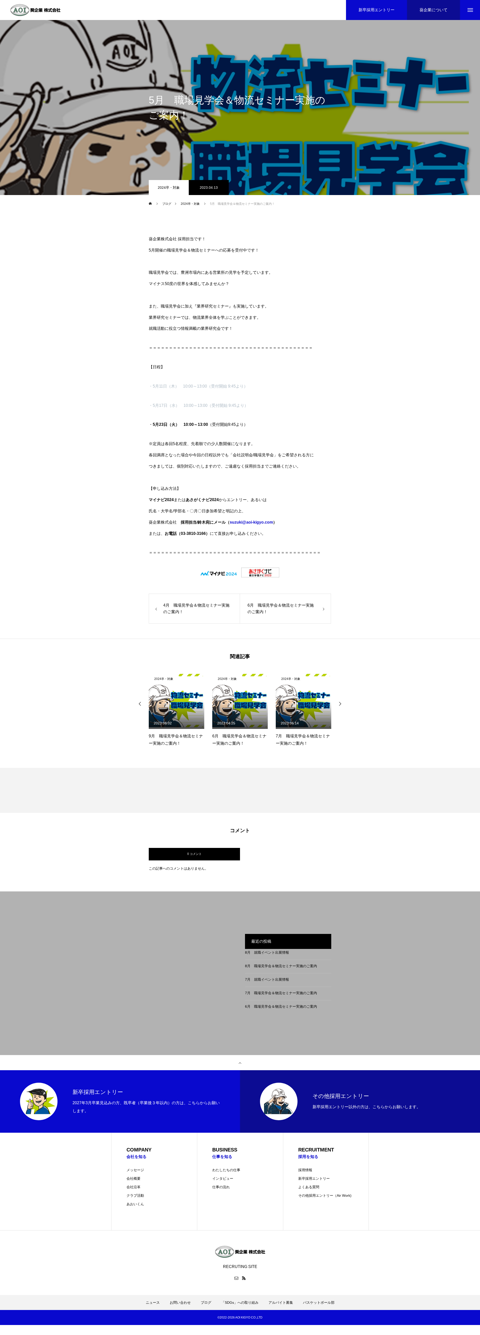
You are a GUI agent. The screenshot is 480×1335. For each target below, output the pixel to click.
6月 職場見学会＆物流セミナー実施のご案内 (281, 1006)
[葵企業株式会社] (35, 10)
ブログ (206, 1302)
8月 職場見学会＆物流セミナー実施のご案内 (281, 966)
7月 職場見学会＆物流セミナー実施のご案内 (281, 993)
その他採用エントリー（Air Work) (325, 1195)
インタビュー (222, 1178)
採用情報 (305, 1170)
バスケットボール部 (318, 1302)
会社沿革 (133, 1187)
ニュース (153, 1302)
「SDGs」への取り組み (239, 1302)
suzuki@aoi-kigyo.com (251, 522)
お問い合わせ (180, 1302)
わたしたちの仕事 (226, 1170)
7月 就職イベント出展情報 (267, 979)
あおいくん (135, 1204)
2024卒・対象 (169, 188)
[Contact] (236, 1277)
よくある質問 (308, 1187)
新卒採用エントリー (314, 1178)
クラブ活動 (135, 1195)
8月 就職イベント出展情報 (267, 952)
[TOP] (240, 1062)
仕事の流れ (221, 1187)
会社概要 (133, 1178)
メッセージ (135, 1170)
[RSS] (243, 1277)
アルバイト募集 (280, 1302)
